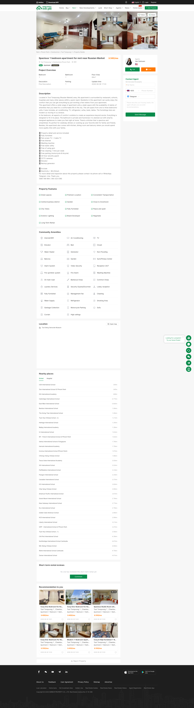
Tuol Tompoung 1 (67, 52)
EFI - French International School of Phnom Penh (55, 437)
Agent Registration (135, 688)
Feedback (52, 682)
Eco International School (47, 508)
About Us (40, 682)
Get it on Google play (149, 672)
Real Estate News (106, 688)
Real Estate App (149, 688)
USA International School (47, 384)
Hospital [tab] (49, 378)
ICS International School (47, 484)
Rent (74, 8)
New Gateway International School (50, 503)
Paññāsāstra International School (50, 470)
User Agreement (67, 682)
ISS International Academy (47, 394)
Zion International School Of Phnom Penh (52, 389)
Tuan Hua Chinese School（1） (49, 532)
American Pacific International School (51, 494)
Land (100, 8)
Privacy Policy (83, 682)
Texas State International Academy (50, 460)
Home (61, 8)
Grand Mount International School (50, 498)
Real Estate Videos (120, 688)
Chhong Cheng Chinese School (49, 456)
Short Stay (108, 8)
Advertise (108, 682)
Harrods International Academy (49, 446)
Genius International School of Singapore (52, 441)
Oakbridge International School (49, 399)
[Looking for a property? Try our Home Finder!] (188, 338)
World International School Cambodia (51, 550)
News (127, 8)
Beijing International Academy (49, 427)
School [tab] (41, 378)
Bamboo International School (48, 408)
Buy (67, 8)
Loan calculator (41, 688)
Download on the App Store (132, 672)
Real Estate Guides (91, 688)
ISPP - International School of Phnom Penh (53, 527)
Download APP (53, 2)
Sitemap (97, 682)
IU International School (46, 432)
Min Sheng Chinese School (47, 546)
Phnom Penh (45, 52)
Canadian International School (49, 479)
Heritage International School (48, 422)
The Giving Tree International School (51, 413)
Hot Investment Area (66, 688)
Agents (118, 8)
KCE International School (47, 517)
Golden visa (79, 688)
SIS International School (47, 465)
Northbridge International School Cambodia (53, 541)
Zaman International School (48, 555)
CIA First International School (48, 536)
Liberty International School (48, 522)
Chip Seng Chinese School (47, 489)
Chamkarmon (55, 52)
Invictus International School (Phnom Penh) (53, 451)
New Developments (87, 8)
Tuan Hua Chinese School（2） (49, 418)
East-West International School (49, 403)
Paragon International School (48, 475)
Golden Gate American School (49, 513)
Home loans (53, 688)
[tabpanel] (78, 470)
